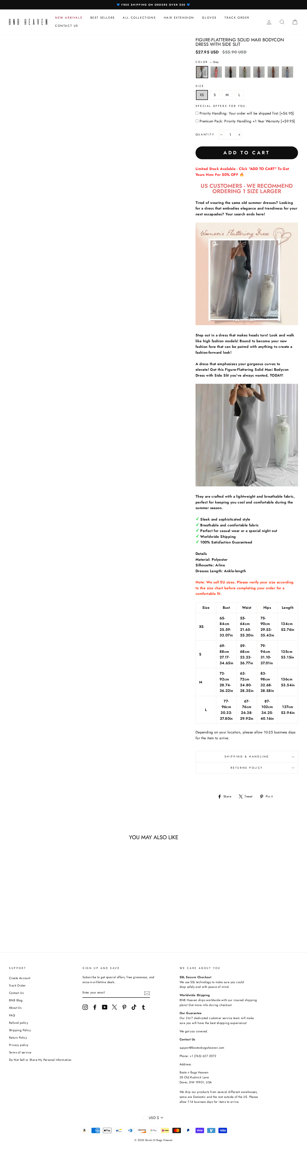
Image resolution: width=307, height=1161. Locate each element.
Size (200, 86)
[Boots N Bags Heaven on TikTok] (134, 1007)
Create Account (19, 978)
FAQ (12, 1015)
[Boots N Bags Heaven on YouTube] (104, 1007)
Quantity (205, 134)
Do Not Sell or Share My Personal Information (40, 1059)
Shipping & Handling (247, 757)
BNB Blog (15, 1000)
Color (207, 62)
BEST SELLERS (102, 17)
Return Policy (18, 1037)
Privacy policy (19, 1045)
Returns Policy (247, 768)
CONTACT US (66, 26)
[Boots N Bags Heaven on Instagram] (85, 1007)
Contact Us (16, 993)
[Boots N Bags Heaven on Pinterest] (124, 1007)
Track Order (17, 985)
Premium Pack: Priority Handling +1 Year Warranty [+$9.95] (247, 121)
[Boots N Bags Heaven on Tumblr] (143, 1007)
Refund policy (18, 1022)
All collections (139, 17)
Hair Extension (179, 17)
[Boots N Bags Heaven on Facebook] (95, 1007)
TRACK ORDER (237, 17)
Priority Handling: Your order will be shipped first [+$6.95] (247, 113)
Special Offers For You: (221, 106)
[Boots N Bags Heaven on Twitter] (114, 1007)
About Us (15, 1007)
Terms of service (20, 1052)
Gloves (209, 17)
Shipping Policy (20, 1030)
